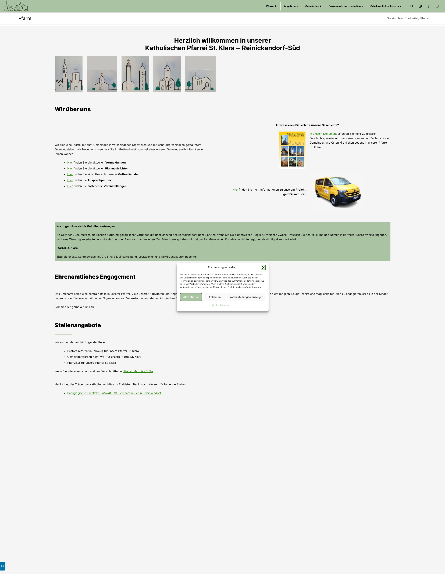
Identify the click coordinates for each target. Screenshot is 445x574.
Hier (70, 162)
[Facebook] (428, 6)
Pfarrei (270, 6)
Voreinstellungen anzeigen (246, 297)
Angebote (290, 6)
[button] (263, 267)
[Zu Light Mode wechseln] (437, 6)
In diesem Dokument (323, 133)
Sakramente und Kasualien (345, 6)
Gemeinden (312, 6)
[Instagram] (420, 6)
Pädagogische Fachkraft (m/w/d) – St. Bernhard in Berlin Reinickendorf (114, 393)
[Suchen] (412, 6)
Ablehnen (215, 297)
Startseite (411, 18)
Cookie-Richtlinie (220, 305)
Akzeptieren (191, 297)
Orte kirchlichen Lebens (384, 6)
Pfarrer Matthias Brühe (138, 371)
